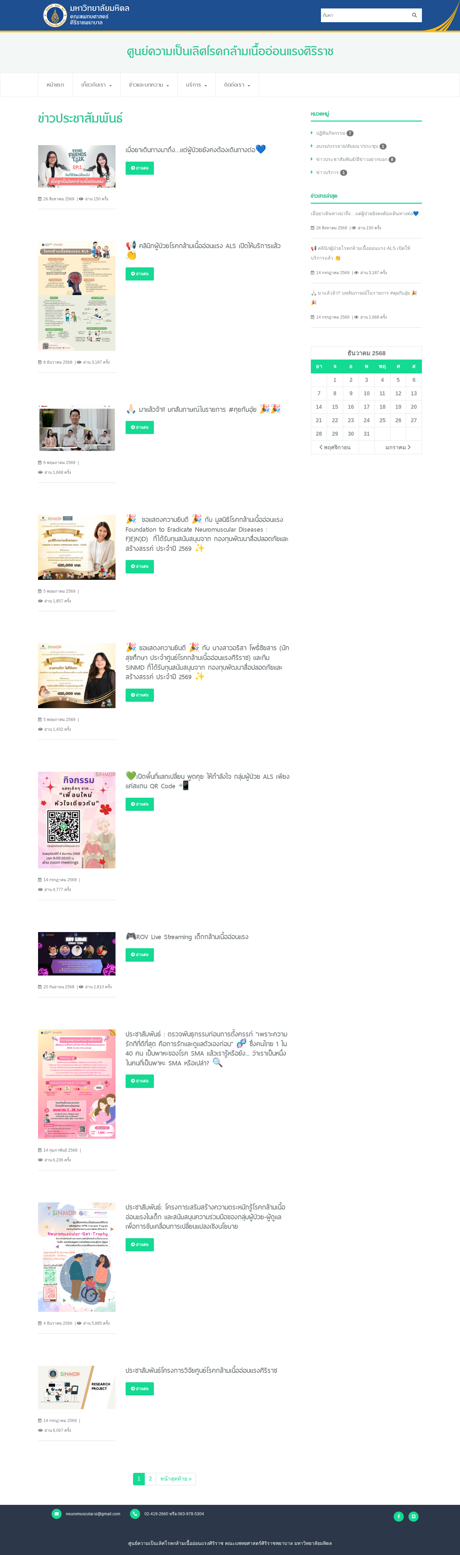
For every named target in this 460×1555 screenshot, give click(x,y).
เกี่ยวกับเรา (94, 84)
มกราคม (396, 447)
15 (335, 407)
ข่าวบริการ (330, 172)
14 (319, 407)
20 (414, 407)
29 (335, 434)
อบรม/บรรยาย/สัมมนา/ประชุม (350, 146)
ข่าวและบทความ (147, 84)
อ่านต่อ (142, 168)
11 (382, 393)
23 (351, 420)
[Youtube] (413, 1517)
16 (351, 407)
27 (414, 420)
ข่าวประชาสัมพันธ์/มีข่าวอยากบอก (354, 159)
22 (335, 420)
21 (319, 420)
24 (367, 420)
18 (383, 407)
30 (351, 434)
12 (398, 393)
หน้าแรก (55, 84)
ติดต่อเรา (235, 84)
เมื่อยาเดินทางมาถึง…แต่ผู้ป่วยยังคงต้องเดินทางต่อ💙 (365, 213)
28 (319, 434)
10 (367, 393)
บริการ (195, 84)
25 (383, 420)
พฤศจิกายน (337, 447)
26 (398, 420)
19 (398, 407)
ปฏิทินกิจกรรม (333, 133)
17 (367, 407)
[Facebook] (399, 1517)
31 (367, 434)
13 (414, 393)
